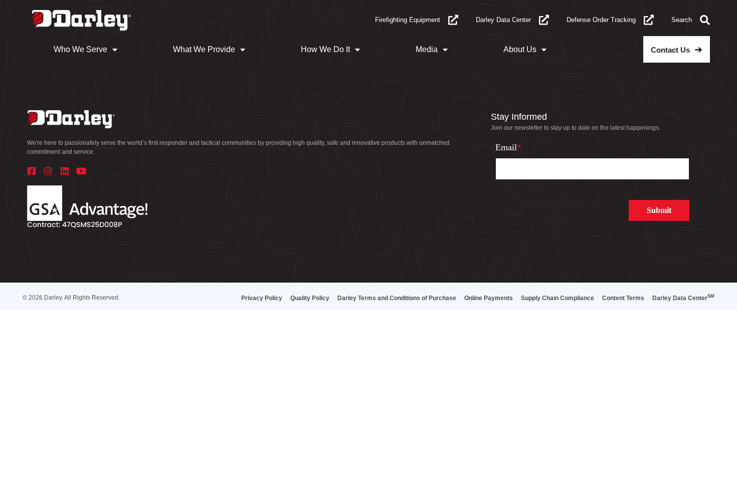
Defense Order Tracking (601, 20)
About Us (519, 49)
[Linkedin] (64, 170)
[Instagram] (48, 170)
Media (427, 49)
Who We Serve (80, 49)
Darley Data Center (503, 20)
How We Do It (325, 49)
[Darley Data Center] (544, 20)
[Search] (705, 20)
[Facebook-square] (31, 170)
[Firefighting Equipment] (453, 20)
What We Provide (204, 49)
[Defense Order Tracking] (649, 20)
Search (681, 20)
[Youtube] (81, 170)
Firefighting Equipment (407, 20)
